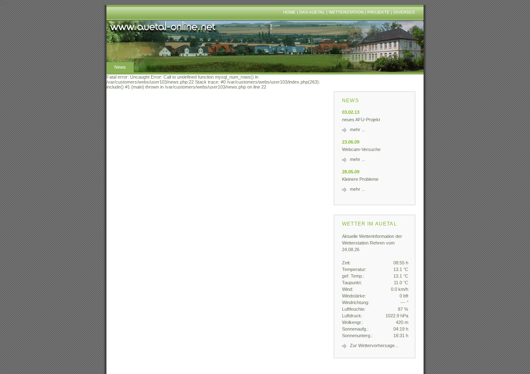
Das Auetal (312, 12)
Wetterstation (346, 12)
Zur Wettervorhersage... (374, 345)
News (120, 67)
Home (289, 12)
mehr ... (357, 129)
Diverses (404, 12)
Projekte (378, 12)
